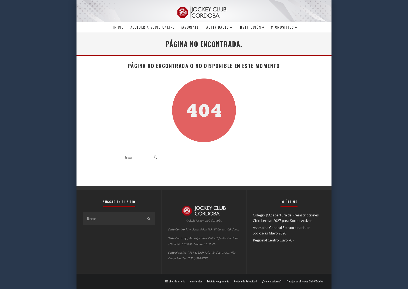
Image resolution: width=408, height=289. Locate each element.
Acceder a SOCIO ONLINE (152, 27)
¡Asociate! (190, 27)
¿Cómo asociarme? (272, 281)
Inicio (118, 27)
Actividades (217, 27)
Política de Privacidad (245, 281)
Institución (250, 27)
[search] (155, 157)
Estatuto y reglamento (218, 281)
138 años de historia (175, 281)
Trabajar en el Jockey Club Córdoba (304, 281)
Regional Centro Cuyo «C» (273, 240)
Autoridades (196, 281)
